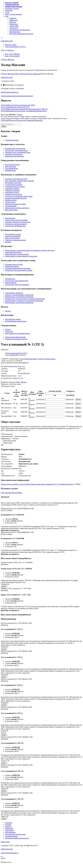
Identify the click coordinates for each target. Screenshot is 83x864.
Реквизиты (9, 828)
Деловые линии (9, 386)
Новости (8, 826)
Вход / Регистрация (12, 56)
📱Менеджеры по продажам (13, 85)
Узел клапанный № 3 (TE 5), (15, 47)
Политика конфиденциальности (17, 838)
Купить (78, 399)
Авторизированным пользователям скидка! (17, 96)
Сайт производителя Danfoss (11, 493)
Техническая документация (15, 834)
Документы (9, 830)
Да (18, 114)
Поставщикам (10, 832)
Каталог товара (10, 45)
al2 (22, 845)
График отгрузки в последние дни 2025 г (18, 105)
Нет (20, 114)
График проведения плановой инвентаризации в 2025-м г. (24, 109)
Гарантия (8, 823)
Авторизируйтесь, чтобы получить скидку (40, 359)
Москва (11, 50)
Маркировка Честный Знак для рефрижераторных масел (24, 111)
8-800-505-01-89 (7, 41)
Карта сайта (5, 842)
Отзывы (8, 825)
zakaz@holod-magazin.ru (9, 92)
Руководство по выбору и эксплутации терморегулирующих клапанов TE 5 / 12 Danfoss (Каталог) (37, 484)
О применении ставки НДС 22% (15, 107)
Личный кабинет (11, 836)
